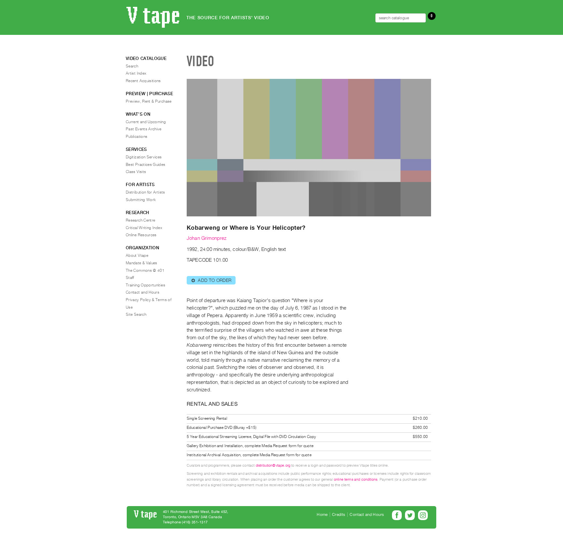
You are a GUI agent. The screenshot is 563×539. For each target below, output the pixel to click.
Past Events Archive (144, 129)
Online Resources (141, 235)
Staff (130, 277)
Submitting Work (141, 199)
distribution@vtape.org (273, 465)
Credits (338, 514)
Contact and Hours (142, 292)
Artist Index (136, 73)
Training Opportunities (145, 285)
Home (322, 514)
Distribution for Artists (145, 192)
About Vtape (137, 255)
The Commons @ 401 (145, 270)
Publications (136, 136)
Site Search (136, 314)
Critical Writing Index (144, 228)
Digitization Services (144, 157)
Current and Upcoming (146, 122)
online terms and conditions (355, 479)
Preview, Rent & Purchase (149, 101)
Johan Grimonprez (207, 238)
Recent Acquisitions (143, 81)
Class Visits (136, 171)
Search (132, 66)
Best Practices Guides (146, 164)
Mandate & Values (141, 263)
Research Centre (140, 220)
